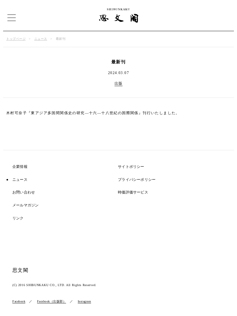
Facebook (18, 301)
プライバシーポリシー (137, 180)
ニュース (40, 38)
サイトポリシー (131, 167)
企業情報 (19, 167)
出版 (118, 83)
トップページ (16, 38)
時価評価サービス (133, 192)
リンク (18, 218)
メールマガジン (25, 205)
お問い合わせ (23, 192)
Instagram (84, 301)
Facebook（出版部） (51, 301)
